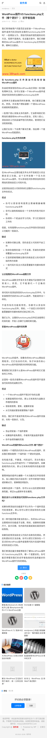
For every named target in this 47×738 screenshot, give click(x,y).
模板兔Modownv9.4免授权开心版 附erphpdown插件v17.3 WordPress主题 (12, 607)
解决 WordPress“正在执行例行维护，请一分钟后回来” (12, 681)
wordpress (5, 8)
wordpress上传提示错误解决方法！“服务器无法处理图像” (34, 633)
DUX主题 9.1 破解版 (32, 605)
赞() (21, 21)
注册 (31, 705)
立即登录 (17, 705)
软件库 (23, 3)
